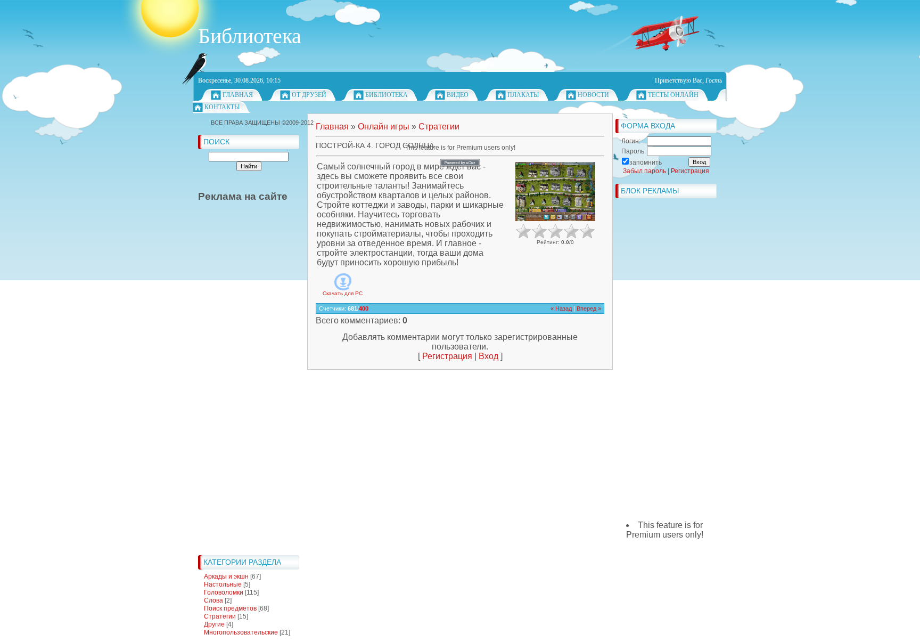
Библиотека (386, 95)
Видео (458, 95)
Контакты (222, 107)
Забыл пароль (644, 171)
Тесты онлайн (673, 95)
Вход (488, 356)
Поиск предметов (230, 608)
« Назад (561, 308)
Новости (593, 95)
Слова (213, 600)
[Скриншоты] (555, 191)
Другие (214, 624)
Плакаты (523, 95)
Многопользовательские (241, 632)
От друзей (309, 95)
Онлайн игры (383, 126)
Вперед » (589, 308)
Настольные (223, 584)
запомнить (645, 162)
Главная (238, 95)
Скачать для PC (343, 293)
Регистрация (447, 356)
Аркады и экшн (226, 576)
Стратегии (220, 616)
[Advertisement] (240, 390)
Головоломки (223, 592)
